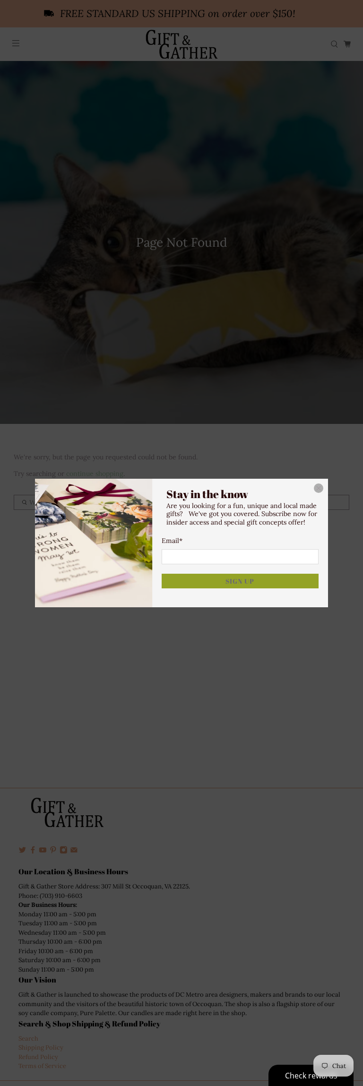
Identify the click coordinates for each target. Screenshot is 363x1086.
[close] (318, 488)
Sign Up (239, 581)
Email (172, 540)
